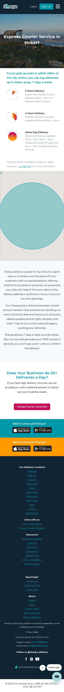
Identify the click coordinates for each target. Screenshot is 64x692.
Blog (32, 604)
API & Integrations (32, 559)
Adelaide (32, 471)
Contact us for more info (32, 406)
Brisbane (32, 475)
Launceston (32, 492)
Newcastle (32, 500)
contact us (25, 166)
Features (32, 543)
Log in (33, 6)
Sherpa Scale (32, 555)
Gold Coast (32, 484)
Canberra (32, 479)
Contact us (32, 581)
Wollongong (32, 513)
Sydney (32, 509)
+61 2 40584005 (39, 642)
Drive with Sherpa (32, 524)
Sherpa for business (32, 539)
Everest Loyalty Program (32, 528)
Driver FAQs (32, 589)
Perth (32, 504)
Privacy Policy (32, 608)
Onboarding (32, 551)
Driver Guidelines (32, 617)
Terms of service (32, 613)
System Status (32, 564)
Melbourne (32, 496)
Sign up (46, 6)
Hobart (32, 488)
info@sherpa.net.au (38, 646)
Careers (32, 600)
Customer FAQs (32, 585)
